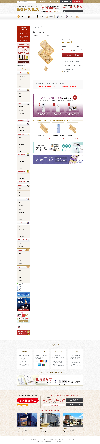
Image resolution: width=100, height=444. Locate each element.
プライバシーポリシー (66, 439)
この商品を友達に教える (69, 69)
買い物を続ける (67, 71)
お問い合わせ (74, 439)
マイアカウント (30, 439)
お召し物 (38, 26)
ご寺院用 (38, 27)
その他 (42, 26)
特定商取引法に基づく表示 (55, 439)
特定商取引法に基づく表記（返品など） (73, 61)
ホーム (34, 26)
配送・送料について (45, 439)
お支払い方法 (36, 439)
